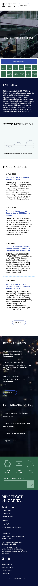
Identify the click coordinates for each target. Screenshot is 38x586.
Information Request (22, 74)
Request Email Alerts (14, 479)
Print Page (7, 464)
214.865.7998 (6, 524)
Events (3, 73)
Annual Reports (34, 68)
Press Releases (3, 68)
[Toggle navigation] (34, 5)
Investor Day (15, 68)
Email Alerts (19, 464)
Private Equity (7, 510)
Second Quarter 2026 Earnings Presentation (15, 355)
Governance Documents (34, 74)
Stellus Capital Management (15, 433)
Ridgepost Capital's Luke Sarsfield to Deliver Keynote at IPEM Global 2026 (18, 286)
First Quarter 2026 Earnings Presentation (14, 380)
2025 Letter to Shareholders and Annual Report (16, 424)
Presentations (28, 67)
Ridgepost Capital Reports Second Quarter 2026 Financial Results (18, 213)
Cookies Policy (7, 570)
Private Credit (7, 513)
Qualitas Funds (10, 441)
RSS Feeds (30, 464)
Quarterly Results (21, 68)
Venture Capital (7, 516)
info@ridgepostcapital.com (11, 527)
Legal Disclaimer (7, 567)
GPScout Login (7, 564)
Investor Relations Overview (19, 61)
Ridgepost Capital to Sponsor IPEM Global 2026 (17, 178)
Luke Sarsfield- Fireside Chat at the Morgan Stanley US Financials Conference (17, 367)
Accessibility (6, 573)
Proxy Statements (9, 74)
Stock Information (16, 74)
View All (19, 323)
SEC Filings (9, 68)
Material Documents (28, 74)
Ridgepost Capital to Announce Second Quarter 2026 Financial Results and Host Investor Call (18, 249)
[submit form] (30, 484)
